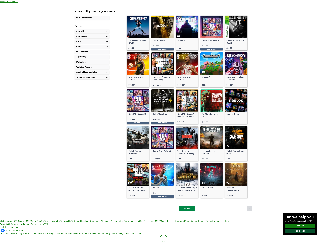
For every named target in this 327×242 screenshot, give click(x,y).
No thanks (300, 231)
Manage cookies (70, 233)
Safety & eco (123, 233)
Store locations (226, 221)
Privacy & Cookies (55, 233)
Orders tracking (212, 221)
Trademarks (95, 233)
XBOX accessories (49, 221)
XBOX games (19, 221)
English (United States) (10, 227)
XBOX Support (74, 221)
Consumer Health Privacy (11, 233)
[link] (138, 33)
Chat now (300, 225)
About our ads (136, 233)
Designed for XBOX (39, 224)
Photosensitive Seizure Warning (125, 221)
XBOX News (62, 221)
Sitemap (26, 233)
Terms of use (83, 233)
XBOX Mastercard (16, 224)
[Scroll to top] (249, 208)
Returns (201, 221)
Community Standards (100, 221)
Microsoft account (168, 221)
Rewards (4, 224)
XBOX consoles (6, 221)
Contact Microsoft (38, 233)
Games (27, 224)
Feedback (85, 221)
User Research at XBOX (149, 221)
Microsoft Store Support (187, 221)
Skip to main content (9, 1)
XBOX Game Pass (33, 221)
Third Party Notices (109, 233)
